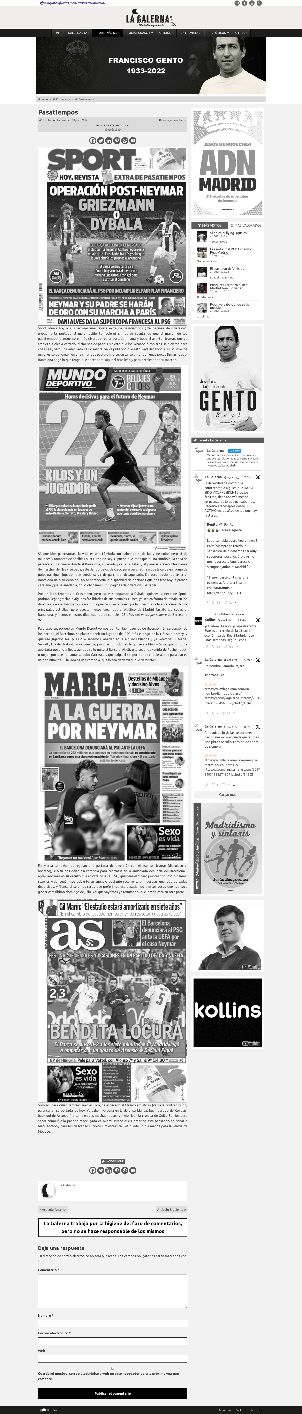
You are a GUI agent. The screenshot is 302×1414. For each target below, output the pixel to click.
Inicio (45, 99)
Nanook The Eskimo (221, 277)
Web (41, 1351)
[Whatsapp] (124, 140)
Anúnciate (256, 1410)
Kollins (210, 620)
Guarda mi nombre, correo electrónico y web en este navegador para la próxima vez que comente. (108, 1376)
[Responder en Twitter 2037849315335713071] (207, 785)
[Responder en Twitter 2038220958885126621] (207, 603)
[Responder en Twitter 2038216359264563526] (207, 714)
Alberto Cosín (205, 297)
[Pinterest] (116, 140)
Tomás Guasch (218, 241)
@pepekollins (225, 620)
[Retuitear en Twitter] (214, 613)
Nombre (45, 1315)
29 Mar (247, 477)
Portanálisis (63, 99)
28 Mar (247, 726)
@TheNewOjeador (218, 626)
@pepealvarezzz (244, 626)
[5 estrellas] (119, 129)
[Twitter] (100, 140)
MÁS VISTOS (211, 225)
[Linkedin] (108, 140)
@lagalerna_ (231, 477)
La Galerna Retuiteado (231, 614)
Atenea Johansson (207, 261)
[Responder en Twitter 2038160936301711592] (207, 647)
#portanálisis (214, 675)
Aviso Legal (225, 1410)
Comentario (48, 1270)
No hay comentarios (174, 120)
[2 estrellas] (109, 129)
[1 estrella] (106, 129)
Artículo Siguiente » (171, 1209)
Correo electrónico (54, 1333)
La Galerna (63, 120)
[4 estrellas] (116, 129)
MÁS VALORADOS (248, 225)
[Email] (132, 140)
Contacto (240, 1410)
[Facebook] (92, 140)
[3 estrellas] (112, 129)
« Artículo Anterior (53, 1209)
